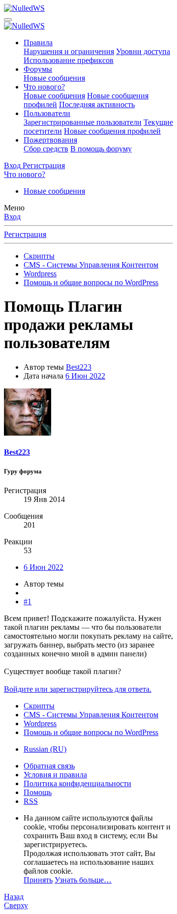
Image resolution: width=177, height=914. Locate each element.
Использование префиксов (69, 60)
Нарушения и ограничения (69, 51)
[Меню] (8, 19)
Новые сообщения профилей (112, 131)
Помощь (38, 792)
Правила (38, 42)
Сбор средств (46, 149)
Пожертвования (50, 140)
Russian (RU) (45, 749)
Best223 (78, 367)
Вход (12, 216)
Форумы (38, 69)
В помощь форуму (101, 149)
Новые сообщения (54, 78)
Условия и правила (55, 774)
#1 (27, 601)
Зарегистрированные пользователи (83, 122)
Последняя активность (97, 104)
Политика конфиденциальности (77, 783)
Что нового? (44, 87)
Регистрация (25, 234)
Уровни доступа (143, 51)
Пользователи (47, 113)
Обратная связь (49, 766)
